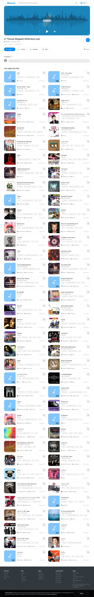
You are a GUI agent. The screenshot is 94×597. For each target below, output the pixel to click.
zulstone (65, 313)
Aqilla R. (64, 368)
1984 (38, 77)
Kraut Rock (20, 77)
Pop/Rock (64, 460)
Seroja (83, 323)
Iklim (41, 173)
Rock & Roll (20, 323)
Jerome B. (21, 163)
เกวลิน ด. (65, 231)
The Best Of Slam (72, 214)
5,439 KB (11, 44)
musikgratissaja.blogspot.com (75, 364)
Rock (63, 104)
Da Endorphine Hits (70, 118)
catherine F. (21, 108)
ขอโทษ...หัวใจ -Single (71, 487)
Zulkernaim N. (22, 149)
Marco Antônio (22, 121)
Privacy (74, 575)
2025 (32, 241)
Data (37, 145)
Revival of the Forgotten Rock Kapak (32, 255)
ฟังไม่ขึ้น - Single (72, 460)
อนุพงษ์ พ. (21, 560)
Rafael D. (21, 313)
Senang (70, 296)
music (28, 108)
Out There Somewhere (30, 77)
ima (29, 204)
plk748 (20, 505)
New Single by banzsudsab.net (75, 542)
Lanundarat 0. (66, 341)
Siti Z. (64, 190)
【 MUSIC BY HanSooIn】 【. (23, 491)
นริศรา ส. (65, 450)
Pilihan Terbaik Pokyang (30, 405)
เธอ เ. (20, 382)
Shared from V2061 (72, 190)
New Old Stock (39, 515)
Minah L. (65, 272)
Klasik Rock (20, 419)
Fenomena (25, 337)
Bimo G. (64, 135)
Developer (40, 578)
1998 (34, 132)
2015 (77, 446)
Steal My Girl (81, 501)
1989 (30, 337)
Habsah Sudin (22, 286)
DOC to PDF (58, 573)
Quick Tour (23, 576)
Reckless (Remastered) (27, 214)
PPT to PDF (58, 580)
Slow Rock (64, 132)
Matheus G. (65, 505)
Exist (39, 268)
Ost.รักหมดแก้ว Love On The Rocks (73, 474)
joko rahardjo (66, 217)
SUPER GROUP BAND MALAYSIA (29, 268)
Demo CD (30, 104)
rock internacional (29, 217)
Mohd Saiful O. (66, 258)
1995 (79, 323)
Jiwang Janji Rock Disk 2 (28, 200)
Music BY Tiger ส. (67, 464)
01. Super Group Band (30, 272)
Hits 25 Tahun (69, 337)
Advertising (41, 575)
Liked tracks (71, 121)
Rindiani (83, 214)
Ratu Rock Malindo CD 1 (30, 364)
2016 (78, 118)
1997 (82, 186)
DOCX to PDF (59, 576)
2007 (38, 364)
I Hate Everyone (76, 90)
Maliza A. (65, 299)
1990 (76, 433)
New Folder (29, 450)
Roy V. (64, 423)
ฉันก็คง (77, 556)
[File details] (10, 77)
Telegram (72, 163)
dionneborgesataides (67, 409)
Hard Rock (64, 255)
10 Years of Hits (70, 227)
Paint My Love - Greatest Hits (72, 419)
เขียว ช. (64, 532)
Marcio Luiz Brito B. (67, 245)
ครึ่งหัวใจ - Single (26, 542)
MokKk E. (21, 258)
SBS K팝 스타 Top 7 (37, 501)
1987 (37, 227)
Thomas (8, 41)
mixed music (71, 108)
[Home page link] (11, 3)
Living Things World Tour (27, 309)
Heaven (40, 214)
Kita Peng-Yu (71, 255)
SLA (74, 582)
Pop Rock (20, 132)
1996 (75, 159)
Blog (5, 578)
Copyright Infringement (78, 576)
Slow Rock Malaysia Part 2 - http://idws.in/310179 (76, 132)
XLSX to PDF (58, 582)
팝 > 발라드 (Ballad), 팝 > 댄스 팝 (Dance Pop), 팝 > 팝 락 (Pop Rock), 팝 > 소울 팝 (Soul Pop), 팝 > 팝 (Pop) (25, 501)
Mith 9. (64, 121)
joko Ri (73, 217)
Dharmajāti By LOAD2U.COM (72, 515)
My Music (24, 245)
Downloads (31, 121)
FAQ (22, 575)
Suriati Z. (65, 163)
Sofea (83, 282)
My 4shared (76, 94)
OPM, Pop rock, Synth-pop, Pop (25, 159)
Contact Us (23, 580)
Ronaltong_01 (66, 519)
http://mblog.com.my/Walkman (75, 392)
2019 (80, 104)
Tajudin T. (21, 176)
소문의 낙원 (77, 145)
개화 (67, 145)
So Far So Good (70, 241)
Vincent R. (21, 354)
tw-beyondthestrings (19, 44)
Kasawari (39, 405)
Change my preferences (52, 594)
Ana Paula (21, 299)
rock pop (64, 501)
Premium (6, 573)
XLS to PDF (58, 578)
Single (24, 474)
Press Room (7, 576)
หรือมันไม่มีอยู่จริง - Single (27, 487)
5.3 (32, 433)
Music (73, 519)
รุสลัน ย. (20, 368)
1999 (85, 392)
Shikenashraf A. (22, 135)
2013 (37, 529)
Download (76, 409)
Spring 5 (70, 159)
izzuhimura (21, 450)
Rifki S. (20, 532)
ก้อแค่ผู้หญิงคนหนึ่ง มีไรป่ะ (67, 546)
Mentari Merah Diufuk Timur (28, 227)
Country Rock (21, 392)
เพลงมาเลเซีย (28, 368)
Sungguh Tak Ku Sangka (74, 186)
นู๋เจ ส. (64, 477)
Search (29, 231)
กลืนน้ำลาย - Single (26, 515)
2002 (36, 104)
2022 (36, 433)
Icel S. (64, 108)
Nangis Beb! (26, 145)
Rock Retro (20, 405)
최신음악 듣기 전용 (23, 436)
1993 (76, 241)
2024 (39, 159)
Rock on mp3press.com (67, 309)
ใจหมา (37, 474)
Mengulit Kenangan (73, 173)
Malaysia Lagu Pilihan (29, 173)
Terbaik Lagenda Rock (71, 282)
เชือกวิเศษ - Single (26, 460)
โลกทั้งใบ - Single (26, 241)
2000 (80, 173)
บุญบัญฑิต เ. (65, 560)
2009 (82, 90)
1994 (77, 255)
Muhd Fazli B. (22, 204)
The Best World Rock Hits (72, 104)
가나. (64, 149)
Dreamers (71, 501)
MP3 (6, 44)
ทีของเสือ (24, 351)
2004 (40, 186)
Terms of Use (76, 573)
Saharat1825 (22, 395)
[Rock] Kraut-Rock (66, 90)
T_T (41, 474)
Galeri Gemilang (27, 132)
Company (40, 573)
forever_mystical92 (67, 94)
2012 (33, 145)
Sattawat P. (21, 464)
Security (75, 578)
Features (23, 578)
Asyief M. (21, 272)
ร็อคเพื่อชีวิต (30, 395)
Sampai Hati (39, 132)
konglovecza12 (22, 477)
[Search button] (76, 3)
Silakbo (34, 159)
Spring (79, 159)
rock (63, 419)
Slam (85, 132)
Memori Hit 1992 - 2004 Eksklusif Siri (31, 186)
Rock (19, 515)
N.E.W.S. (68, 556)
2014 (75, 337)
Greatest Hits (28, 323)
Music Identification (77, 580)
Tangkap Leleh (31, 286)
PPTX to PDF (58, 575)
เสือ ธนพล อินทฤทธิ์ (36, 351)
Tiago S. (20, 217)
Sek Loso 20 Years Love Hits (28, 378)
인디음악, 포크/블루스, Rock (24, 433)
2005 (37, 173)
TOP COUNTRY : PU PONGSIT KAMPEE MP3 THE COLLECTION (34, 392)
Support (23, 573)
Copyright (40, 576)
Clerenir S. (21, 327)
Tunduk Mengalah (72, 378)
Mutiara (70, 433)
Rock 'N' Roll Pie (72, 323)
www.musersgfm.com (28, 529)
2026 (72, 145)
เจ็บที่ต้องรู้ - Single (70, 446)
